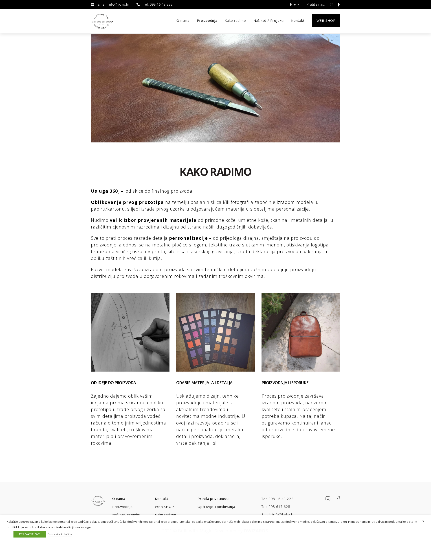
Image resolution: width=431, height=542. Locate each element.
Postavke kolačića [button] (60, 534)
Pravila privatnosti (213, 498)
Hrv (293, 4)
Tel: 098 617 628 (276, 506)
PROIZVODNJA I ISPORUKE (285, 382)
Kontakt (298, 20)
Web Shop (326, 20)
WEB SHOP (164, 506)
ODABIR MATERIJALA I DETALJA (204, 382)
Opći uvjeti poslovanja (216, 506)
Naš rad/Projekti (126, 514)
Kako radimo (235, 20)
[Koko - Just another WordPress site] (102, 21)
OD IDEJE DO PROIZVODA (113, 382)
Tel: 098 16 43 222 (278, 498)
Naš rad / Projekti (268, 20)
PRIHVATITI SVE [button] (29, 534)
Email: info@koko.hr (278, 514)
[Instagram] (331, 4)
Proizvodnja (207, 20)
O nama (182, 20)
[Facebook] (338, 4)
